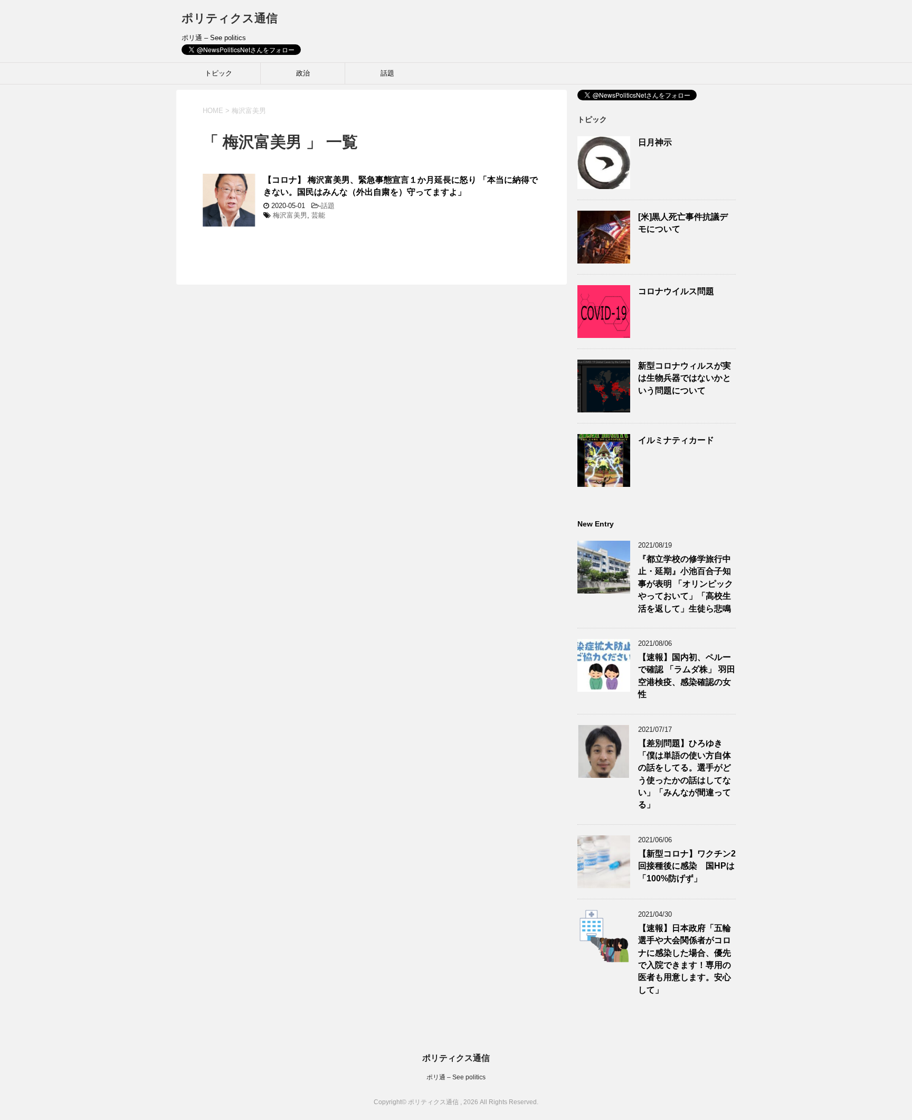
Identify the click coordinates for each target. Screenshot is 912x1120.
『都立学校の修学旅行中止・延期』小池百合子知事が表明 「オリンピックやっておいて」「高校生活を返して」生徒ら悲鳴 (685, 583)
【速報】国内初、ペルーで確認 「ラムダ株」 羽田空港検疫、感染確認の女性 (686, 676)
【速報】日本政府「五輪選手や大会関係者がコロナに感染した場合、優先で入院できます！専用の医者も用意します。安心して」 (684, 959)
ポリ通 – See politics (456, 1077)
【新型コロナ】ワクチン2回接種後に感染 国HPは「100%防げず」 (687, 866)
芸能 (318, 215)
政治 (303, 73)
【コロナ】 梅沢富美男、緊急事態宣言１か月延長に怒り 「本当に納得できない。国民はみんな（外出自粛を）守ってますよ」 (400, 185)
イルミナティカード (676, 440)
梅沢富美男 (290, 215)
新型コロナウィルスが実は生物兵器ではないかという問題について (684, 378)
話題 (387, 73)
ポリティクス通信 (230, 18)
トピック (218, 73)
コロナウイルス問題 (676, 291)
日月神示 (655, 142)
